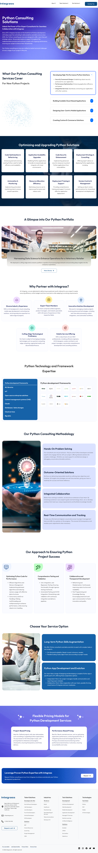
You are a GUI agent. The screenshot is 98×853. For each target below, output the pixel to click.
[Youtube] (94, 848)
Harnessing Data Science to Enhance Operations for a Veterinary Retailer (49, 258)
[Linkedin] (79, 848)
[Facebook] (86, 848)
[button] (29, 801)
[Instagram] (83, 848)
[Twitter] (90, 848)
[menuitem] (53, 3)
